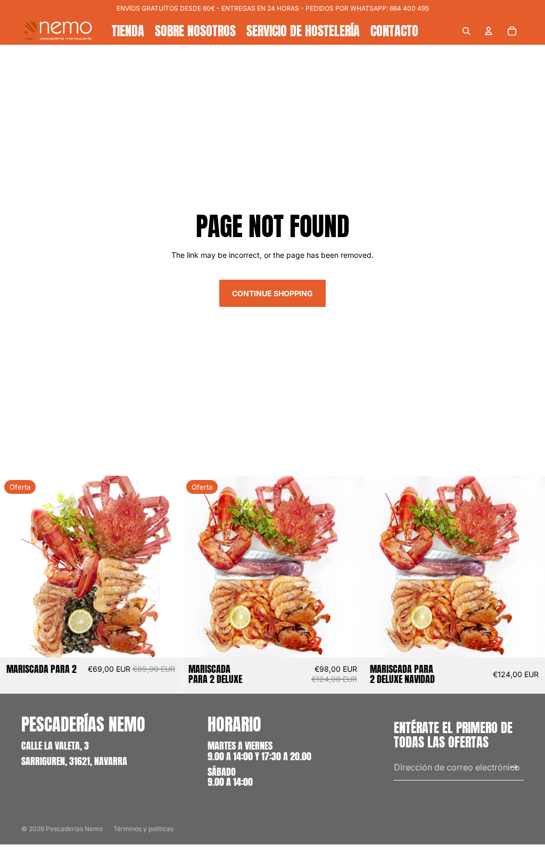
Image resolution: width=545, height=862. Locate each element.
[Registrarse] (514, 767)
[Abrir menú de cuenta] (488, 31)
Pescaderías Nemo (74, 829)
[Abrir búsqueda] (466, 31)
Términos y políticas (143, 829)
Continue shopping (272, 293)
